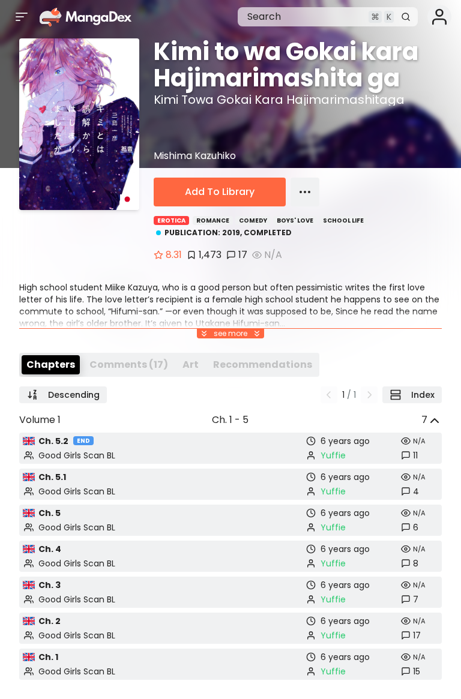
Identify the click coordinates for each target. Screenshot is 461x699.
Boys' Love (295, 220)
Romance (212, 220)
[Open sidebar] (22, 17)
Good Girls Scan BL (76, 455)
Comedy (253, 220)
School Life (343, 220)
